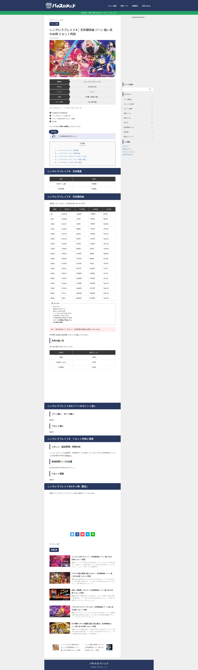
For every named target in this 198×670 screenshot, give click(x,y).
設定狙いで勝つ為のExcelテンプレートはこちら (99, 13)
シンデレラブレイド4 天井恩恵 (68, 150)
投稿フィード (127, 149)
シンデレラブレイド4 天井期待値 (68, 153)
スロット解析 (112, 6)
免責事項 (135, 6)
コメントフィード (128, 151)
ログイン (125, 146)
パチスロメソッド (99, 663)
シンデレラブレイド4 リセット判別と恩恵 (71, 159)
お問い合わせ (146, 6)
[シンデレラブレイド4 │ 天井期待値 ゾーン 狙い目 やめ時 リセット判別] (88, 534)
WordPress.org (128, 154)
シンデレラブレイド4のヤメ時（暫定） (70, 162)
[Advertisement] (83, 386)
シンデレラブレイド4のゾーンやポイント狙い (72, 156)
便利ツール (124, 6)
